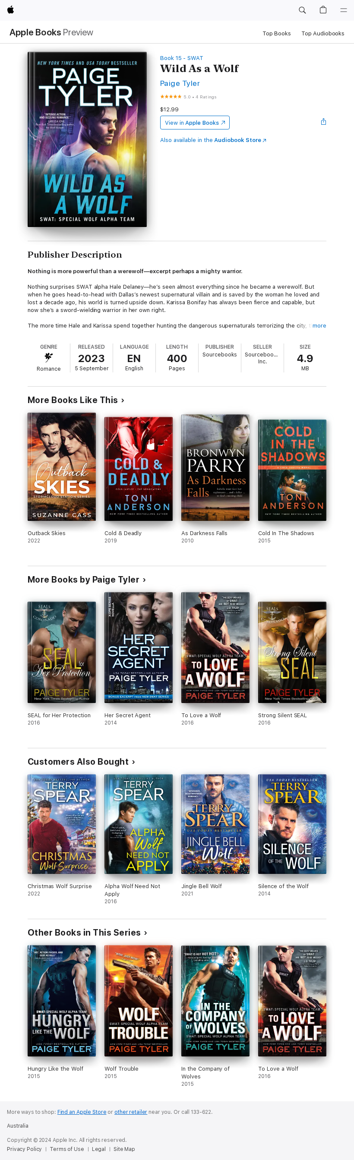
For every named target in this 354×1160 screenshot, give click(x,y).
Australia (17, 1126)
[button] (302, 10)
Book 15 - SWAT (181, 58)
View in (192, 123)
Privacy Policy (24, 1149)
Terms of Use (67, 1149)
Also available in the (210, 140)
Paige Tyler (180, 83)
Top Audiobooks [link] (323, 33)
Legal (99, 1149)
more (319, 325)
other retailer (130, 1112)
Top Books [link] (276, 33)
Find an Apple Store (82, 1112)
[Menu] (343, 10)
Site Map (124, 1149)
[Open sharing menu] (324, 122)
